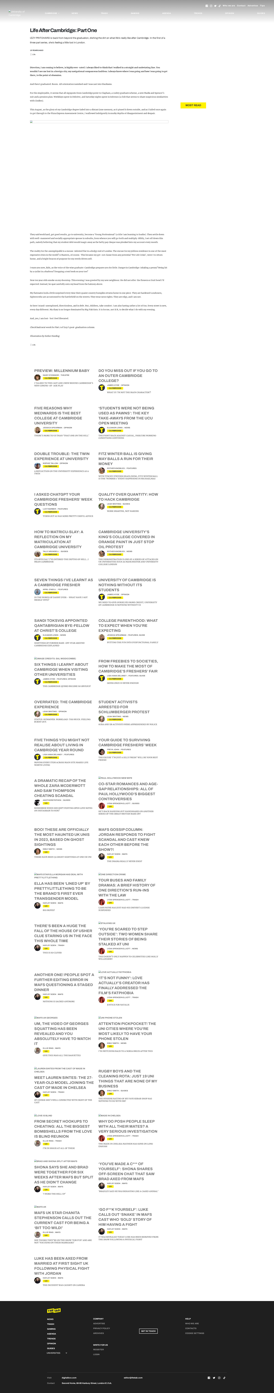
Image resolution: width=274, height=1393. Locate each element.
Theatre (65, 375)
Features (132, 468)
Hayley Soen (113, 854)
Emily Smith (49, 849)
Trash (104, 13)
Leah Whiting (114, 504)
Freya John (113, 750)
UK (46, 803)
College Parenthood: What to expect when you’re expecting (128, 626)
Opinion (229, 13)
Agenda (166, 13)
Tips (262, 6)
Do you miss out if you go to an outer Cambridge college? (128, 376)
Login (96, 1354)
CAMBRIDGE (51, 378)
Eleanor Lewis (115, 428)
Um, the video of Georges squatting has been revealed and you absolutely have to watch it (62, 1034)
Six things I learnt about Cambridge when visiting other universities (61, 669)
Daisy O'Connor (51, 375)
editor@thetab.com (133, 1378)
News (75, 13)
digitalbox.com (69, 1378)
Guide (142, 635)
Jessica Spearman (52, 428)
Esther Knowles (116, 468)
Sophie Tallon (50, 463)
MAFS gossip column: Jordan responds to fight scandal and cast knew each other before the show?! (126, 840)
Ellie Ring (48, 1048)
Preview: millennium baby (61, 371)
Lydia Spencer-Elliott (118, 803)
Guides (261, 13)
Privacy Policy (101, 1328)
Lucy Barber (49, 509)
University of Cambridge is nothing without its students (127, 585)
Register (98, 1350)
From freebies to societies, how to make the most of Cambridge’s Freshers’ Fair (128, 666)
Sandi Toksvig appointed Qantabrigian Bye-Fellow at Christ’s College (61, 626)
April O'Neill (49, 589)
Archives (98, 1333)
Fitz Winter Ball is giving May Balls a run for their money (125, 459)
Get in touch (148, 1331)
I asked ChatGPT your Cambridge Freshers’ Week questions (63, 499)
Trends (198, 13)
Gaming (135, 13)
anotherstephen (52, 800)
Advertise (253, 6)
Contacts (191, 1328)
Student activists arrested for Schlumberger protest (124, 707)
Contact (241, 6)
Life (33, 54)
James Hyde (113, 385)
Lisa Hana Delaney (117, 676)
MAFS (124, 854)
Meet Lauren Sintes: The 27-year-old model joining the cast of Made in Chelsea (64, 1083)
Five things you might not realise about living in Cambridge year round (61, 745)
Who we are (229, 6)
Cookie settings (194, 1333)
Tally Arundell (51, 551)
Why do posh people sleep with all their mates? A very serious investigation (127, 1126)
